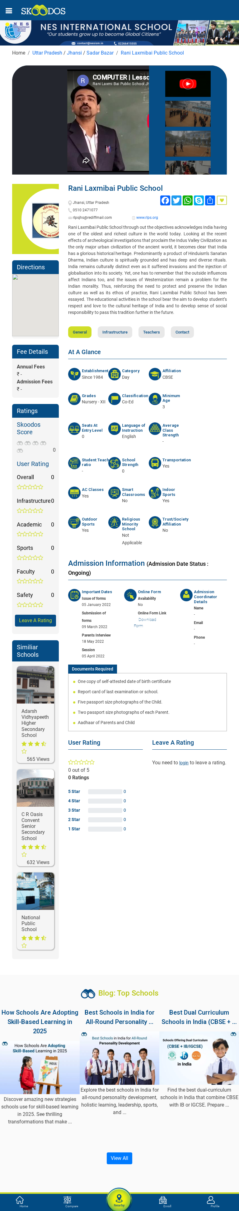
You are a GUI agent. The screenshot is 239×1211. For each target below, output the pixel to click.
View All (119, 1158)
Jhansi (74, 53)
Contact (182, 332)
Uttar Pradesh (47, 53)
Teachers (151, 332)
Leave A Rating (35, 620)
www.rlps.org (147, 217)
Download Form (145, 622)
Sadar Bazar (100, 53)
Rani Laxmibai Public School (152, 53)
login (184, 762)
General (80, 332)
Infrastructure (115, 332)
